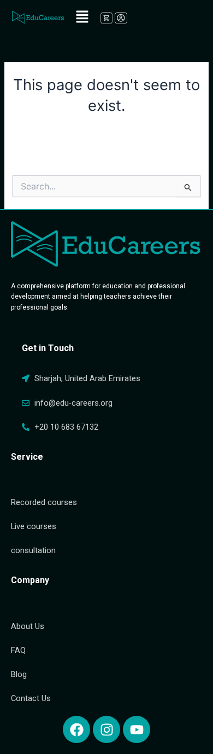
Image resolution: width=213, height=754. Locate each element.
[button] (82, 17)
